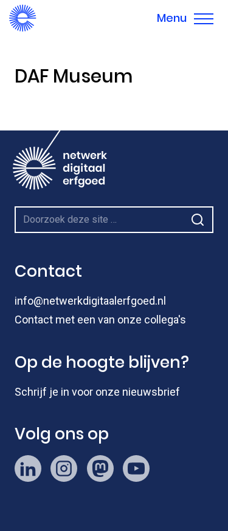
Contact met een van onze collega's (100, 319)
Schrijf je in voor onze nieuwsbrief (97, 391)
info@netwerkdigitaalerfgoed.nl (90, 300)
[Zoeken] (197, 219)
